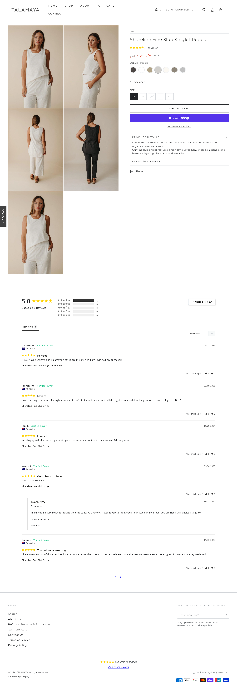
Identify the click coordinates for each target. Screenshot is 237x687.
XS (135, 97)
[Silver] (182, 69)
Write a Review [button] (203, 301)
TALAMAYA (22, 672)
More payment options (179, 126)
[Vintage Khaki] (174, 69)
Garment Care (17, 629)
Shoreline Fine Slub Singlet (36, 405)
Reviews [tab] (28, 326)
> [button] (127, 576)
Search (13, 613)
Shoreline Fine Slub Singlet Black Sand (42, 365)
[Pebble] (158, 69)
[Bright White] (141, 69)
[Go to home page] (25, 10)
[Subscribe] (227, 614)
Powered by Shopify (18, 676)
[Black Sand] (133, 69)
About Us (14, 619)
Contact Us (15, 634)
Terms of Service (19, 640)
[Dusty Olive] (149, 69)
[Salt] (166, 69)
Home (133, 31)
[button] (204, 9)
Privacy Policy (17, 645)
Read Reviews (118, 667)
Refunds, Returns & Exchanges (29, 624)
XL (171, 97)
